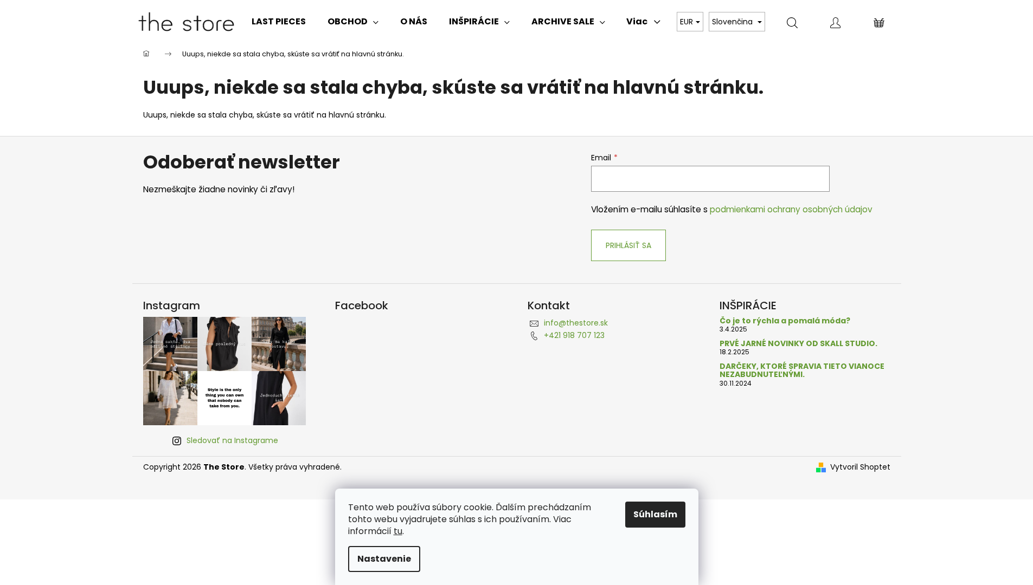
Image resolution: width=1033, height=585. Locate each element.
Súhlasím (655, 514)
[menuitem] (279, 21)
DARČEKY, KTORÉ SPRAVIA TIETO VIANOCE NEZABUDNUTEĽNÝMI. (802, 370)
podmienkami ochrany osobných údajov (791, 209)
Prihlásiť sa (628, 245)
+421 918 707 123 (574, 335)
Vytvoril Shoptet (860, 467)
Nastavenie (384, 558)
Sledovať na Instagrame (232, 440)
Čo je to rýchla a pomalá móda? (785, 321)
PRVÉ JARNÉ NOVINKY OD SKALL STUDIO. (798, 344)
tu (398, 531)
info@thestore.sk (576, 322)
